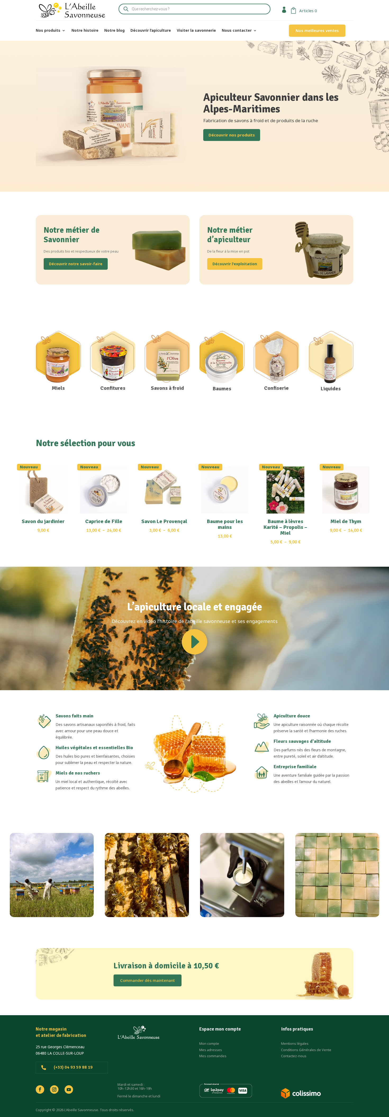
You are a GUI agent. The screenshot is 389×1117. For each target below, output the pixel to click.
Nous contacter (237, 31)
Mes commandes (213, 1056)
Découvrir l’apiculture (150, 31)
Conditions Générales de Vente (306, 1049)
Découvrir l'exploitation (234, 263)
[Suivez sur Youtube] (69, 1089)
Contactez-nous (293, 1056)
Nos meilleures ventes (317, 30)
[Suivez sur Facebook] (40, 1089)
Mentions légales (295, 1043)
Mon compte (209, 1043)
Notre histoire (84, 31)
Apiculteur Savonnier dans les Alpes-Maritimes (270, 103)
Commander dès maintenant (147, 980)
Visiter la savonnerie (196, 31)
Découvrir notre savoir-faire (75, 263)
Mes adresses (210, 1049)
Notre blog (114, 31)
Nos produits (48, 31)
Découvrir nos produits (232, 135)
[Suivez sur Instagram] (54, 1089)
